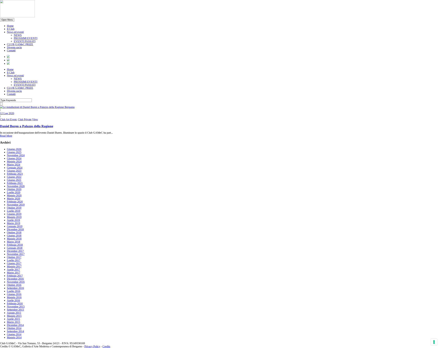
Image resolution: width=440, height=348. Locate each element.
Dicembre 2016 (15, 278)
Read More (6, 135)
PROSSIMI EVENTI (25, 38)
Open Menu (7, 20)
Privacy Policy (92, 346)
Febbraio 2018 (15, 244)
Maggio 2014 (14, 337)
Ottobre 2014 (14, 328)
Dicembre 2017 (15, 251)
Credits (106, 346)
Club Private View (28, 119)
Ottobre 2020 (14, 189)
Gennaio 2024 (14, 167)
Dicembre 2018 (15, 229)
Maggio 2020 (14, 195)
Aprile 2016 (13, 300)
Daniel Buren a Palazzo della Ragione (26, 126)
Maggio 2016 (14, 297)
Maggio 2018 (14, 238)
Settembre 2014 (15, 331)
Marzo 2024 (13, 164)
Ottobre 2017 (14, 257)
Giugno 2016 (14, 294)
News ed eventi (15, 32)
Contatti (11, 50)
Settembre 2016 (15, 288)
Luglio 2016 (13, 291)
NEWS (18, 35)
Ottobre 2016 (14, 285)
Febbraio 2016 (15, 303)
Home (10, 25)
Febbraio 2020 (15, 201)
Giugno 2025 (14, 152)
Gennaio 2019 (14, 226)
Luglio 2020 (13, 192)
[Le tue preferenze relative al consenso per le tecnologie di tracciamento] (434, 342)
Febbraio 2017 (15, 275)
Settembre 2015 (15, 309)
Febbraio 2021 (15, 183)
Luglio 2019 (13, 210)
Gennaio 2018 (14, 247)
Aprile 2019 (13, 220)
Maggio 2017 (14, 266)
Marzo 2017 (13, 272)
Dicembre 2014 (15, 325)
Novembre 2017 (16, 254)
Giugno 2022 (14, 176)
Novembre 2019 (16, 204)
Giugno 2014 (14, 334)
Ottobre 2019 (14, 207)
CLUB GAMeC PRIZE (20, 44)
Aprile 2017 (13, 269)
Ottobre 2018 (14, 232)
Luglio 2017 (13, 260)
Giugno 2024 (14, 158)
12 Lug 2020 (7, 113)
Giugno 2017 (14, 263)
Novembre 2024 (16, 155)
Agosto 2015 (14, 312)
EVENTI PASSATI (24, 41)
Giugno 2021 (14, 180)
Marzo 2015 (13, 322)
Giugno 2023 (14, 170)
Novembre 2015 (16, 306)
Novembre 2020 (16, 186)
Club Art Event (8, 119)
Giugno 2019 (14, 214)
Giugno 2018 (14, 235)
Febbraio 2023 (15, 173)
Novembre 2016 (16, 281)
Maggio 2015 (14, 315)
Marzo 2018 (13, 241)
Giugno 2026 (14, 149)
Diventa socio (14, 47)
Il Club (10, 28)
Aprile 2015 (13, 318)
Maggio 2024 (14, 161)
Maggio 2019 (14, 217)
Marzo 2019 (13, 223)
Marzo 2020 (13, 198)
